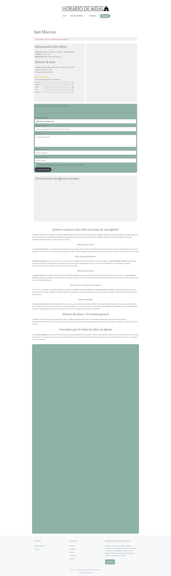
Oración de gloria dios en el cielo (85, 532)
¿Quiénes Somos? (39, 546)
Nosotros (92, 16)
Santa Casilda (40, 185)
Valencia (72, 559)
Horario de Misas (76, 16)
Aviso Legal (73, 570)
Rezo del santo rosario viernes (85, 468)
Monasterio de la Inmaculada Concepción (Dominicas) (53, 189)
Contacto (105, 16)
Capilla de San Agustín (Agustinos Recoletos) (50, 214)
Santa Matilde (40, 210)
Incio (65, 16)
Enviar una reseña (43, 169)
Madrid (59, 39)
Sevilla (71, 552)
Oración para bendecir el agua (85, 405)
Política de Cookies (95, 570)
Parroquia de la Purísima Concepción (47, 205)
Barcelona (72, 549)
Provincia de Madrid (50, 39)
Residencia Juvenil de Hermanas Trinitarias (50, 197)
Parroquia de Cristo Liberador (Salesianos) (49, 193)
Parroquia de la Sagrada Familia (45, 201)
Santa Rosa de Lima (42, 218)
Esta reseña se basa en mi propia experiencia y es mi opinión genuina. (61, 165)
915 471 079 (46, 54)
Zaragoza (72, 555)
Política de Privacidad (83, 570)
